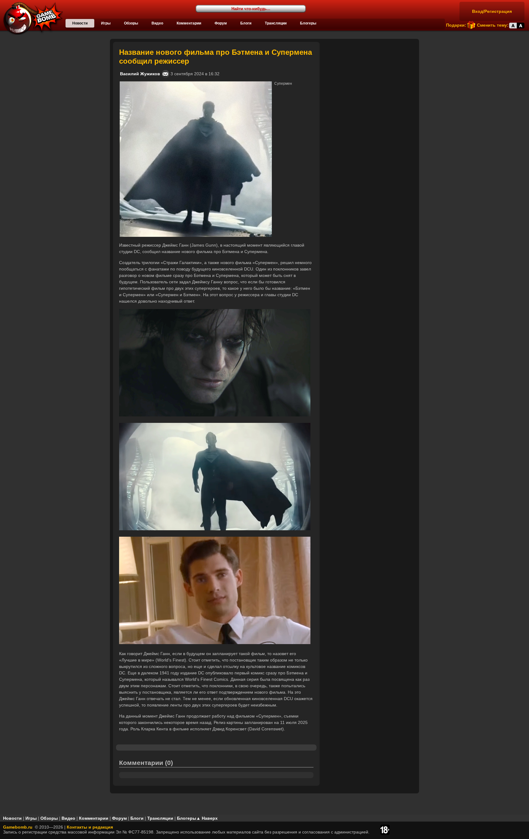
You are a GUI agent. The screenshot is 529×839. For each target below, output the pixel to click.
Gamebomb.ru (17, 827)
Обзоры (131, 23)
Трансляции (276, 23)
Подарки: (456, 25)
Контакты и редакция (90, 827)
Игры (106, 23)
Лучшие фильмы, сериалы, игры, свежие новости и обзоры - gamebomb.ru (31, 18)
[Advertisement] (370, 80)
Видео (157, 23)
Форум (221, 23)
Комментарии (189, 23)
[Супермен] (196, 83)
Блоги (245, 23)
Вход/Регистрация (492, 11)
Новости (80, 23)
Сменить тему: (492, 25)
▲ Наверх (207, 818)
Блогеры (308, 23)
